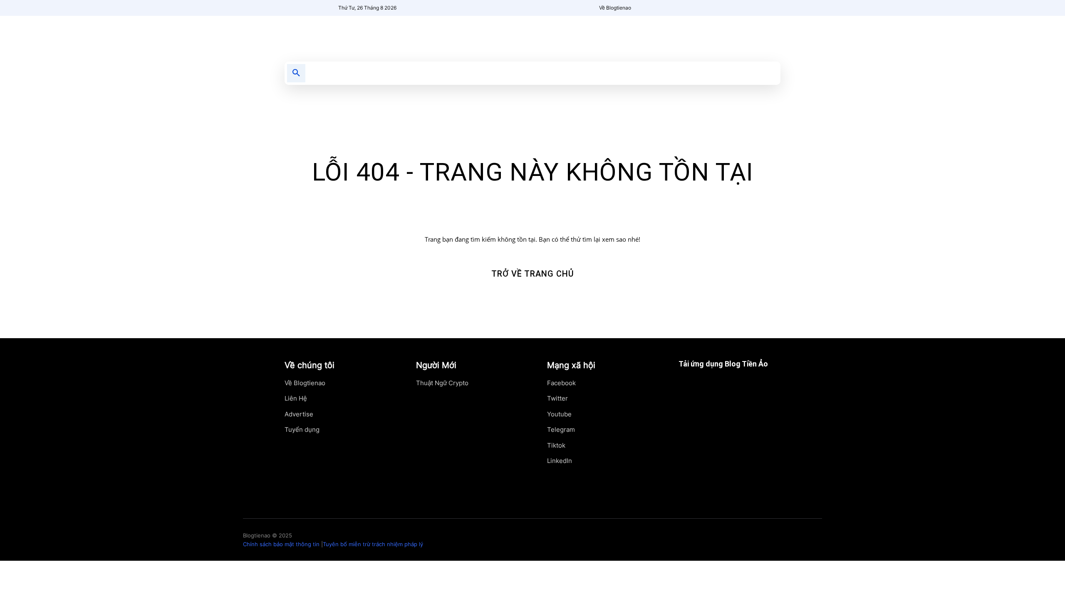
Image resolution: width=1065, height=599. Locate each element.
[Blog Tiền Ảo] (360, 34)
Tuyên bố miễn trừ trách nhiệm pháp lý (373, 544)
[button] (296, 73)
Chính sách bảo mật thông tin (281, 544)
